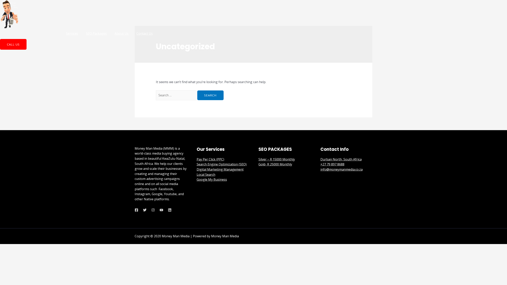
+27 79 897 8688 (332, 164)
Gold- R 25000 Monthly (275, 164)
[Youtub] (161, 210)
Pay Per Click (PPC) (210, 159)
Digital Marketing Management (220, 169)
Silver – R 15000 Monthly (276, 159)
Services (72, 33)
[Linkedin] (170, 210)
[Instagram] (153, 210)
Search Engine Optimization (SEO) (222, 164)
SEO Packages (96, 33)
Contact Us (144, 33)
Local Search (206, 174)
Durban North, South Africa (341, 159)
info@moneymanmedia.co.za (341, 169)
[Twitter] (145, 210)
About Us (122, 33)
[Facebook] (136, 210)
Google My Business (212, 179)
